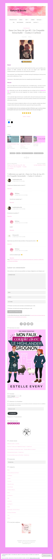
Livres (20, 19)
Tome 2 (28, 116)
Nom (9, 292)
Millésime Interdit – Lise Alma (13, 443)
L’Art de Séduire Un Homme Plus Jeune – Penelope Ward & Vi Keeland (21, 449)
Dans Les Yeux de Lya (27, 153)
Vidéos (8, 518)
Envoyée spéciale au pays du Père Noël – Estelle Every (18, 455)
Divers (8, 492)
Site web (10, 301)
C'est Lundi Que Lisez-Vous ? (13, 472)
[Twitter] (28, 323)
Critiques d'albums (11, 489)
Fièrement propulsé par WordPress (26, 540)
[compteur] (13, 424)
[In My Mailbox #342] (39, 139)
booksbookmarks (17, 179)
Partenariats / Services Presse (13, 509)
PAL (14, 22)
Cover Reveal (10, 486)
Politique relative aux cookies (35, 558)
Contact (35, 22)
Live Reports (9, 503)
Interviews (9, 501)
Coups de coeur (10, 484)
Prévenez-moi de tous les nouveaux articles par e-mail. (20, 308)
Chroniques (26, 28)
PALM (8, 506)
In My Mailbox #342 (37, 143)
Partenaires (20, 22)
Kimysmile (16, 235)
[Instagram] (24, 323)
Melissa (29, 36)
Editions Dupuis (38, 153)
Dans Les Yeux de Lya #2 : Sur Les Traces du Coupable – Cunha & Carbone (13, 144)
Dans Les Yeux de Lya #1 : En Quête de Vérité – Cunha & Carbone (25, 144)
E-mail (10, 297)
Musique (39, 19)
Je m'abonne (12, 413)
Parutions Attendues (11, 512)
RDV (27, 19)
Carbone (12, 153)
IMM (8, 498)
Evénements (9, 495)
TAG (8, 515)
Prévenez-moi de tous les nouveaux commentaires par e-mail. (21, 305)
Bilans (8, 469)
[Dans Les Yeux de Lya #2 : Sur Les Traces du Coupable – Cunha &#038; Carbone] (13, 139)
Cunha (18, 153)
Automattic (31, 542)
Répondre (9, 188)
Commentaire (11, 275)
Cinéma (33, 19)
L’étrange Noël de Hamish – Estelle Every (15, 452)
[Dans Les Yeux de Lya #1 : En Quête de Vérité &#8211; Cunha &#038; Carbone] (26, 139)
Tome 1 (24, 116)
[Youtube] (31, 323)
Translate (17, 397)
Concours (28, 22)
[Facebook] (21, 323)
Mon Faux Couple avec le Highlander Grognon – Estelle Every (19, 446)
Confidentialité (26, 543)
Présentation (13, 19)
